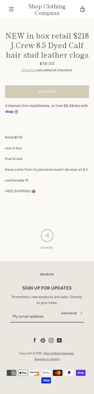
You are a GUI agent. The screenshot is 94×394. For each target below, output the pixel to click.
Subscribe (69, 313)
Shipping (28, 70)
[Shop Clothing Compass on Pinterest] (42, 340)
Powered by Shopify (47, 359)
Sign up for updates (47, 288)
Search (47, 274)
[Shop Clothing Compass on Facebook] (34, 340)
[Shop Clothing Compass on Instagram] (51, 340)
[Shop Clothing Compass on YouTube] (59, 340)
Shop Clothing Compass (47, 9)
